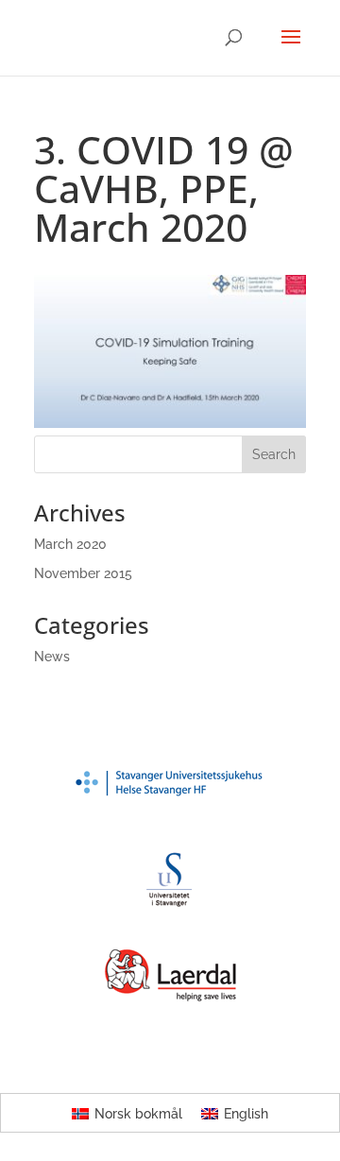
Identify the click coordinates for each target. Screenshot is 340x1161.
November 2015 (83, 573)
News (52, 656)
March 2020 (70, 544)
